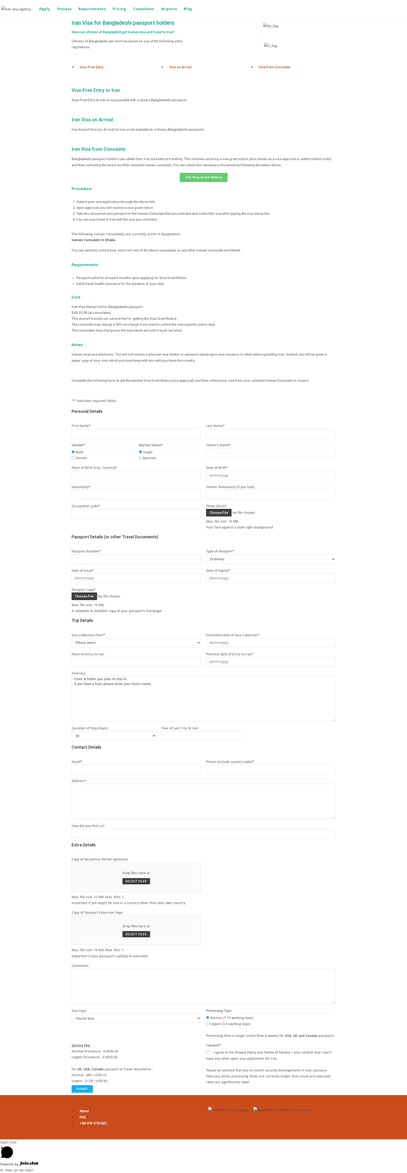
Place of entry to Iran (88, 654)
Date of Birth (217, 467)
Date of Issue (83, 570)
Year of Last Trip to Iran (179, 728)
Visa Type (79, 1010)
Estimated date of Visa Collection (233, 635)
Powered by (9, 1164)
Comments (80, 965)
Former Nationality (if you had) (230, 487)
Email (77, 761)
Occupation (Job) (86, 506)
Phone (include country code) (230, 761)
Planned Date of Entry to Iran (230, 654)
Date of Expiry (218, 570)
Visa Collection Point (88, 635)
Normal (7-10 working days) (231, 1017)
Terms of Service (277, 1052)
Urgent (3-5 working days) (230, 1024)
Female (81, 458)
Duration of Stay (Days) (89, 728)
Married (149, 458)
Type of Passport (220, 551)
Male (79, 452)
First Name (81, 425)
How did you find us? (88, 826)
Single (148, 452)
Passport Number (86, 551)
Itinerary (78, 673)
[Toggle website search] (200, 9)
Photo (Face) (216, 506)
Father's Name (218, 445)
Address (79, 781)
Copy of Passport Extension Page (97, 912)
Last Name (215, 425)
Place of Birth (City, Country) (94, 467)
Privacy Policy (245, 1052)
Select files (136, 881)
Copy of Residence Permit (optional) (100, 859)
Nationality (81, 487)
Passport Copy (84, 589)
